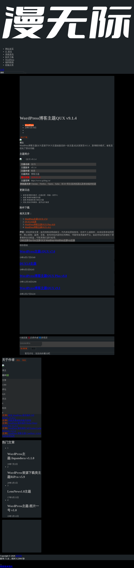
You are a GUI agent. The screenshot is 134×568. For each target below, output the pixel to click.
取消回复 (24, 348)
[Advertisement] (67, 94)
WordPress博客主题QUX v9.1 (38, 227)
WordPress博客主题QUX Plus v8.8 (40, 224)
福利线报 (9, 62)
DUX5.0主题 (30, 222)
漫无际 (18, 556)
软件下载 (9, 57)
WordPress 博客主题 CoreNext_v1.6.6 (21, 433)
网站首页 (9, 49)
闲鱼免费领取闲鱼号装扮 (16, 420)
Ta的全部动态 (8, 436)
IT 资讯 (8, 51)
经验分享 (9, 65)
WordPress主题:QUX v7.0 (36, 219)
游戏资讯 (9, 54)
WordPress (9, 60)
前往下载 (24, 137)
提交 (33, 348)
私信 (24, 360)
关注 (18, 360)
